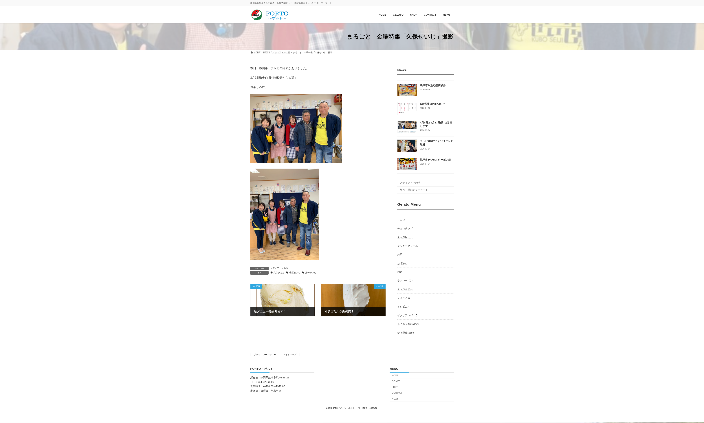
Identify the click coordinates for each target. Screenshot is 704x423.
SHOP (395, 387)
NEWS (395, 399)
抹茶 (399, 254)
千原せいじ (294, 272)
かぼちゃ (402, 263)
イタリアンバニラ (407, 315)
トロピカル (403, 306)
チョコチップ (405, 228)
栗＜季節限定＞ (406, 332)
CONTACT (397, 393)
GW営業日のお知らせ (432, 104)
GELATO (396, 381)
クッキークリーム (407, 245)
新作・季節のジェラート (414, 189)
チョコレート (405, 237)
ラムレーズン (405, 280)
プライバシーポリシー (265, 354)
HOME (395, 375)
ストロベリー (405, 289)
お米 (399, 271)
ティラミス (403, 297)
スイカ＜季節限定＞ (408, 324)
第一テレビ (310, 272)
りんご (401, 219)
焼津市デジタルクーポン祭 (435, 159)
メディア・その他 (279, 268)
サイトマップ (289, 354)
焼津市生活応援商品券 (433, 85)
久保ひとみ (279, 272)
